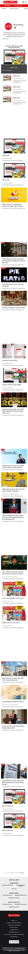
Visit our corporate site (19, 948)
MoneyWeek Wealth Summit (21, 895)
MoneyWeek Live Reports (14, 897)
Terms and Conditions (14, 925)
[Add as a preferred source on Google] (14, 941)
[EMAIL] (15, 27)
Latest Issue (14, 888)
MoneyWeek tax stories (14, 906)
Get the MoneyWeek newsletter (20, 885)
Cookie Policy (14, 929)
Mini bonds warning (14, 8)
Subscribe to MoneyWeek (7, 885)
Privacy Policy (14, 927)
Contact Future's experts (14, 922)
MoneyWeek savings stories (21, 904)
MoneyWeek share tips (7, 904)
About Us (14, 920)
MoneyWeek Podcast (7, 895)
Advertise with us (14, 932)
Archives (22, 872)
